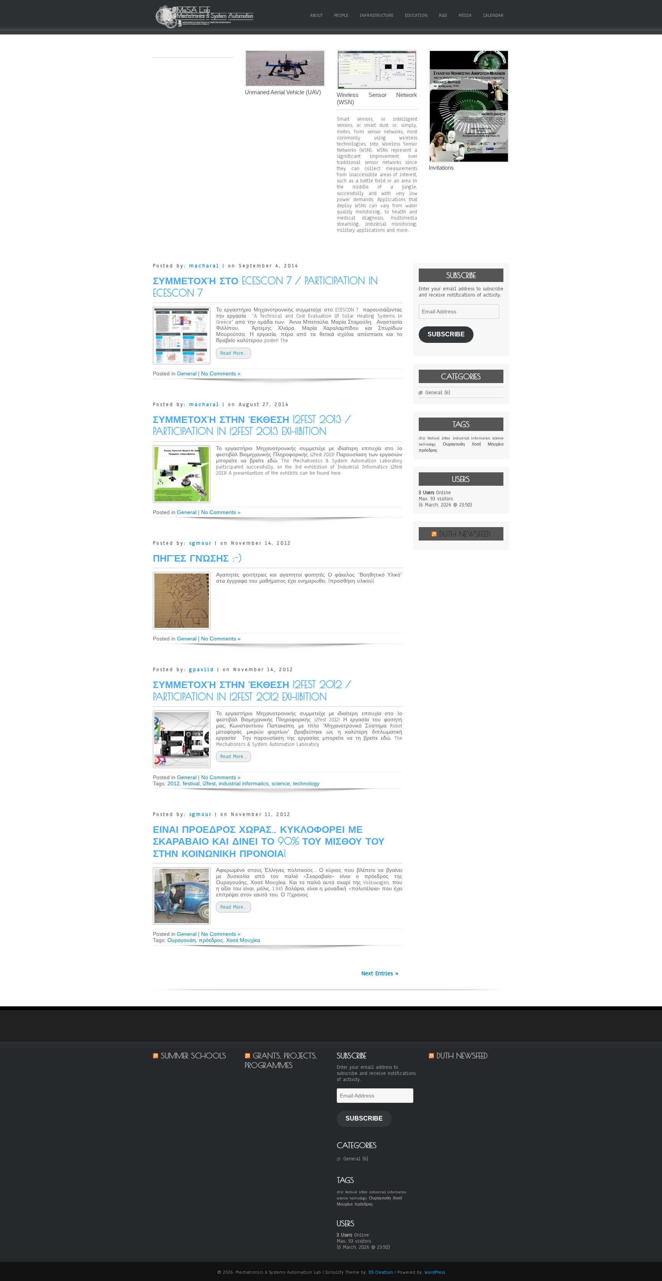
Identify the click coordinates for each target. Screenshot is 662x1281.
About (316, 15)
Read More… (233, 353)
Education (416, 15)
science (281, 783)
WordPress (434, 1272)
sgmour (200, 543)
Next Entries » (380, 973)
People (341, 15)
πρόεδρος (211, 940)
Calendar (493, 15)
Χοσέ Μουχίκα (243, 940)
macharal (204, 265)
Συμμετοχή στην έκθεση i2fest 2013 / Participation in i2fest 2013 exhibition (252, 425)
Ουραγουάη (181, 940)
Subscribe (446, 334)
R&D (443, 15)
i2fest (209, 783)
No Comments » (221, 373)
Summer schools (193, 1055)
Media (465, 15)
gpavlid (201, 669)
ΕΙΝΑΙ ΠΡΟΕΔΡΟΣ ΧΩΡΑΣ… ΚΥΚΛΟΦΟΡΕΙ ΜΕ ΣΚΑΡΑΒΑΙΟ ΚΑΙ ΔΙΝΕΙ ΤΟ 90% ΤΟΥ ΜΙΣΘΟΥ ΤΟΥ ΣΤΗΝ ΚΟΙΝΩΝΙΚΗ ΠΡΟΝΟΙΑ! (269, 841)
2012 (173, 783)
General (187, 373)
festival (191, 783)
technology (306, 783)
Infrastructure (376, 15)
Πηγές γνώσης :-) (197, 558)
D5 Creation (381, 1272)
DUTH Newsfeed (464, 533)
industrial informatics (244, 783)
